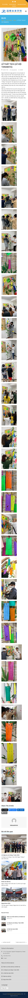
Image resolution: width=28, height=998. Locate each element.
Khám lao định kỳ (5, 881)
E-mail (5, 958)
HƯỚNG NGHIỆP (5, 942)
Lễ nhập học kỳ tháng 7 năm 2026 (10, 855)
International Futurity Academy (14, 994)
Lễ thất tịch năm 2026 (8, 973)
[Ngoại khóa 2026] (14, 894)
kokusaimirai (14, 70)
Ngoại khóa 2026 (5, 903)
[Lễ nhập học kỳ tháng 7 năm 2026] (14, 843)
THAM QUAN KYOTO (20, 942)
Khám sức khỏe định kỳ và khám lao (11, 966)
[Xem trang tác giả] (14, 820)
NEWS (21, 70)
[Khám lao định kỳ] (14, 870)
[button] (26, 11)
